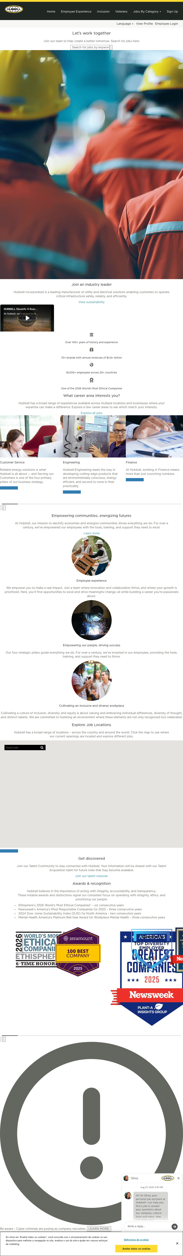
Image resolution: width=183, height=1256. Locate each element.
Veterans (121, 11)
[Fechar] (177, 1243)
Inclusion (103, 11)
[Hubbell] (14, 9)
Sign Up (172, 11)
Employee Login (166, 23)
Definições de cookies (136, 1239)
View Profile (144, 23)
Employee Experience (76, 11)
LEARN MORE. (99, 1228)
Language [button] (124, 23)
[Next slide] (4, 507)
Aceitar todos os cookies (136, 1248)
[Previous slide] (1, 507)
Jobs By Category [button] (146, 11)
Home (51, 11)
